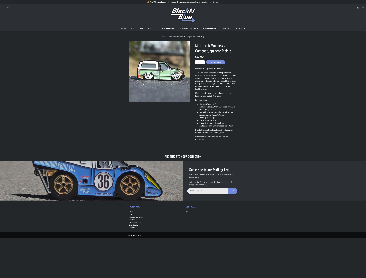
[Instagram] (187, 212)
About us (240, 29)
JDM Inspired (168, 29)
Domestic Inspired (189, 29)
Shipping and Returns (136, 217)
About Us (132, 228)
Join (232, 191)
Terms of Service (134, 222)
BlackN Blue (137, 236)
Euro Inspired (209, 29)
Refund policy (134, 225)
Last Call (226, 29)
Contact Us (132, 220)
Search (131, 211)
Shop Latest (137, 29)
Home (123, 29)
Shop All (152, 29)
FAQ (130, 214)
